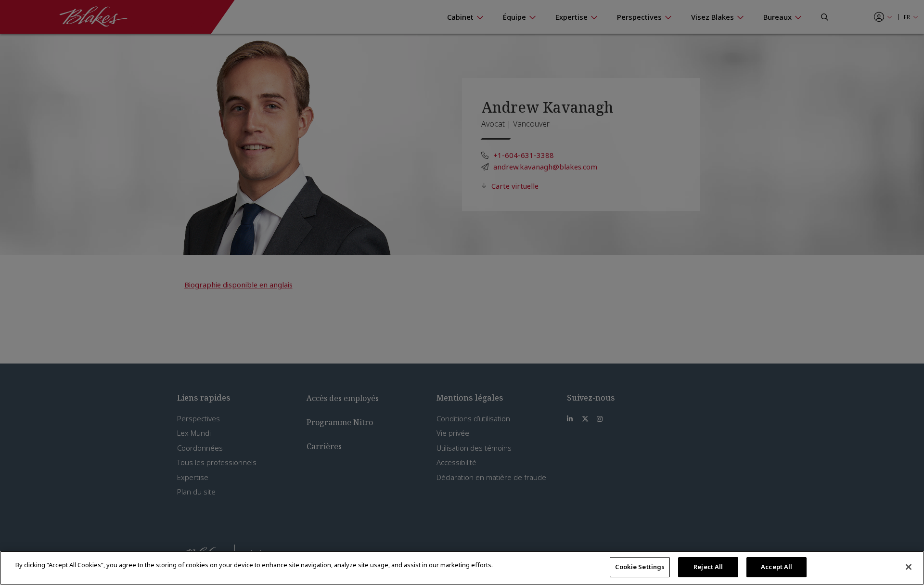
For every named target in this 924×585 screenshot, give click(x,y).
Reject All (708, 566)
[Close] (908, 566)
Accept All (776, 566)
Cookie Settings (640, 566)
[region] (462, 568)
